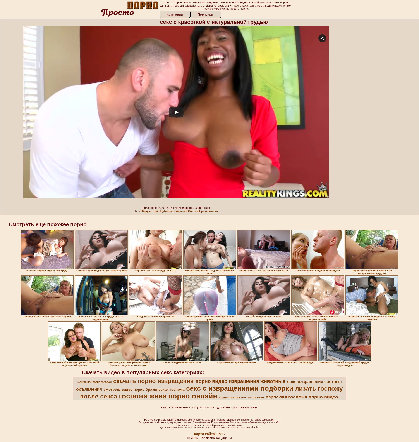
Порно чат (205, 14)
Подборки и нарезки (173, 211)
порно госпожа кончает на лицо (241, 397)
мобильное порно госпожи (94, 382)
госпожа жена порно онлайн (168, 396)
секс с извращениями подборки (239, 388)
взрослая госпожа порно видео (302, 397)
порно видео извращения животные (240, 381)
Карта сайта (204, 434)
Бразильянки (208, 211)
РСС (221, 434)
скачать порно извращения (153, 381)
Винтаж (193, 211)
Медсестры (150, 211)
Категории (175, 14)
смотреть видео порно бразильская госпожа (144, 389)
